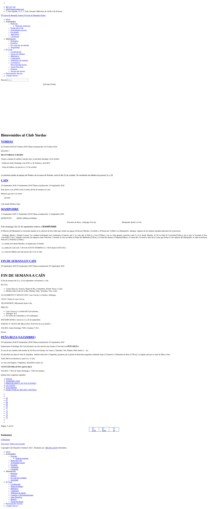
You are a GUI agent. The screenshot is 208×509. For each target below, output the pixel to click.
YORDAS (7, 141)
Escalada (15, 32)
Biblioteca (15, 56)
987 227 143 (10, 7)
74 (7, 415)
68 (7, 403)
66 (7, 398)
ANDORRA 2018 (13, 381)
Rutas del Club (17, 28)
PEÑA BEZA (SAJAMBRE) (18, 337)
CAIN (4, 180)
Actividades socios (19, 30)
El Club (9, 50)
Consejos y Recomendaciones (19, 64)
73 (7, 413)
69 (7, 405)
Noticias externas (22, 26)
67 (7, 400)
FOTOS (9, 379)
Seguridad (15, 48)
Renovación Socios (14, 74)
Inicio (8, 19)
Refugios (14, 41)
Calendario (15, 58)
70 (7, 407)
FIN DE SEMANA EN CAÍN (18, 261)
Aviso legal (5, 444)
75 (7, 418)
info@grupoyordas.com (15, 9)
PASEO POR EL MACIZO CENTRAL (21, 390)
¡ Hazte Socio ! (12, 76)
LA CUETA (10, 385)
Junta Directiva (17, 67)
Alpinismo (15, 35)
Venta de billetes (18, 54)
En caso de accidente (20, 45)
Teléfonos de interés (19, 61)
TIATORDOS (11, 388)
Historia (14, 69)
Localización (16, 52)
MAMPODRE (10, 209)
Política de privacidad (17, 444)
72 (7, 411)
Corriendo (15, 37)
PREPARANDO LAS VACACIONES (21, 383)
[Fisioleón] (5, 440)
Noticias (14, 24)
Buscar (3, 80)
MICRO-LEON (51, 448)
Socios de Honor (18, 71)
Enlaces (14, 43)
